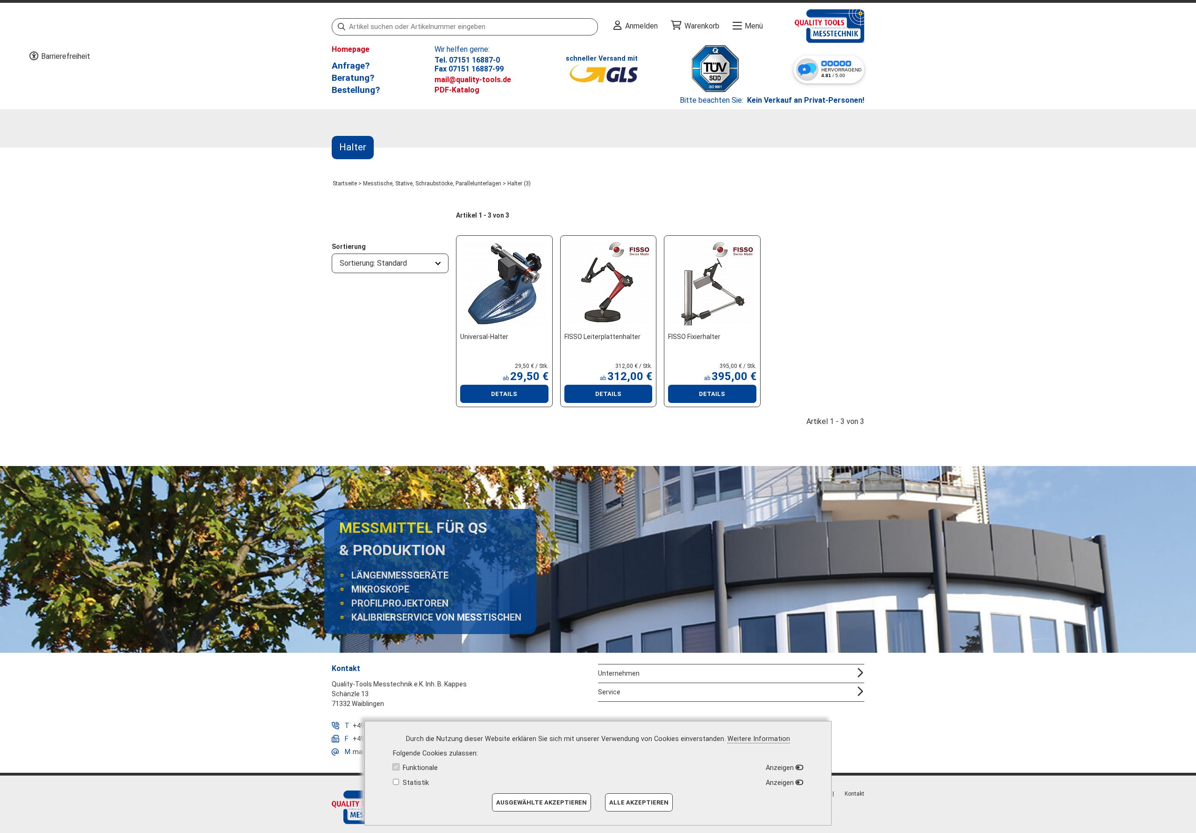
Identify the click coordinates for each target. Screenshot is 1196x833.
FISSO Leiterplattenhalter (602, 336)
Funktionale (420, 768)
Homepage (351, 49)
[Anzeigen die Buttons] (33, 56)
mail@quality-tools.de (472, 79)
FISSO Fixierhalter (694, 336)
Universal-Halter (484, 336)
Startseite (345, 183)
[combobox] (390, 263)
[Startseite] (813, 26)
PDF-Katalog (456, 89)
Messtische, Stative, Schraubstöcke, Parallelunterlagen (432, 183)
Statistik (416, 783)
